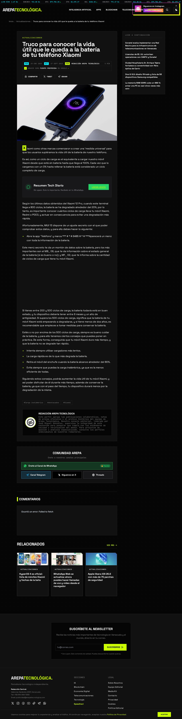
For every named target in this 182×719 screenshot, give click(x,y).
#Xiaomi (67, 402)
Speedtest (153, 10)
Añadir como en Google (47, 68)
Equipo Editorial (115, 687)
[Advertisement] (67, 289)
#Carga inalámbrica (33, 402)
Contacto (112, 695)
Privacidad (113, 699)
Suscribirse (113, 647)
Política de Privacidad (116, 714)
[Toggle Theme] (176, 9)
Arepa (22, 10)
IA (75, 683)
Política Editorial (116, 708)
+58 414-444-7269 (21, 695)
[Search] (167, 9)
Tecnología (79, 699)
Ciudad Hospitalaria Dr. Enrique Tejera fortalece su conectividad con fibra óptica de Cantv (142, 66)
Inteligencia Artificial (80, 10)
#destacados (53, 402)
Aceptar (164, 714)
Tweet (49, 76)
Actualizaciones (23, 21)
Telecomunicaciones (132, 10)
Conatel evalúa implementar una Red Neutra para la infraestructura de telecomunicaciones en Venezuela (142, 46)
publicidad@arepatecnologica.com (30, 697)
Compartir (32, 76)
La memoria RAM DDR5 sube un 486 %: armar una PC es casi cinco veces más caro (143, 86)
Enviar (64, 76)
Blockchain (111, 10)
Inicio (11, 21)
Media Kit (112, 691)
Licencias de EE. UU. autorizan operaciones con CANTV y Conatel (141, 55)
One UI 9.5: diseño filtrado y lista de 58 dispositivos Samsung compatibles (143, 75)
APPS (98, 10)
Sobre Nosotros (115, 683)
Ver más (110, 545)
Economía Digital (82, 691)
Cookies (112, 704)
